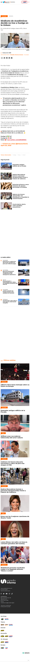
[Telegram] (11, 58)
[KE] (2, 648)
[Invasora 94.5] (2, 625)
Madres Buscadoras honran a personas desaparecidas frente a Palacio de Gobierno (20, 176)
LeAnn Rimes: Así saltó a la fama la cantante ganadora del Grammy (14, 542)
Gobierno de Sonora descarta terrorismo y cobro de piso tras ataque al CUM (12, 463)
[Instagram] (9, 594)
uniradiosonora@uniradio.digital (7, 602)
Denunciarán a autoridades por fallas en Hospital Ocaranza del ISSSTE (10, 282)
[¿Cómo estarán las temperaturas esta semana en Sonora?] (23, 292)
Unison (23, 154)
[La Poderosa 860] (6, 624)
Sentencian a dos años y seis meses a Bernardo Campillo (10, 301)
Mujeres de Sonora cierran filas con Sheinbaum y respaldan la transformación (21, 196)
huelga (14, 154)
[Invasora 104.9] (2, 630)
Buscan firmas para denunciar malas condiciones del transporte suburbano (9, 273)
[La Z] (11, 636)
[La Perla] (6, 648)
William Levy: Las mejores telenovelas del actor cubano (12, 437)
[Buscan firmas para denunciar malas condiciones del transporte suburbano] (23, 272)
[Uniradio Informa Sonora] (9, 2)
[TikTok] (12, 594)
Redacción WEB (7, 52)
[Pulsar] (6, 619)
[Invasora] (2, 619)
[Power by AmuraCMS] (25, 653)
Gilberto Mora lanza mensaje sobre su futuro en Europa (15, 385)
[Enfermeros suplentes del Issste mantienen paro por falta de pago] (23, 263)
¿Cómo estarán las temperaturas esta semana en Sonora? (8, 292)
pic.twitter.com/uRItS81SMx (17, 140)
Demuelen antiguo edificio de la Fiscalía (19, 165)
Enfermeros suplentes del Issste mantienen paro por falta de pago (9, 262)
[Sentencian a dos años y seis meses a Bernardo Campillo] (23, 302)
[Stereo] (2, 636)
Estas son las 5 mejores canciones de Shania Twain (15, 517)
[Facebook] (7, 58)
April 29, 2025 (6, 145)
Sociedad (4, 16)
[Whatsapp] (2, 58)
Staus (19, 154)
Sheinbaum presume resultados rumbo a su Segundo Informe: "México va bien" (13, 569)
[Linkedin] (9, 58)
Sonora (11, 16)
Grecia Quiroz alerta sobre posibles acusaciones (19, 206)
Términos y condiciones (6, 605)
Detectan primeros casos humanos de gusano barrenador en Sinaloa (21, 186)
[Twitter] (4, 58)
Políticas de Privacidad (5, 606)
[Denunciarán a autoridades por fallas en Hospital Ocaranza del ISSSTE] (23, 282)
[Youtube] (6, 594)
